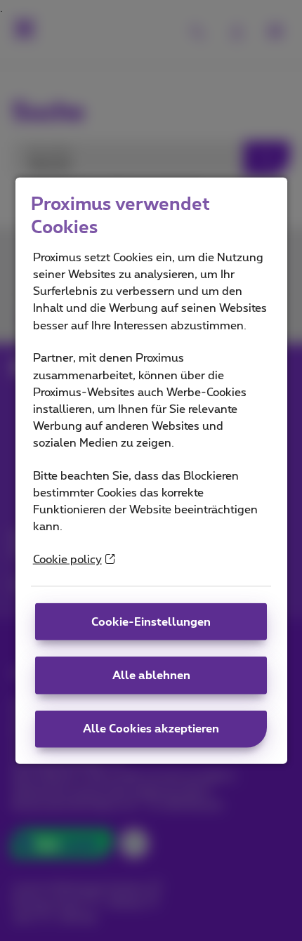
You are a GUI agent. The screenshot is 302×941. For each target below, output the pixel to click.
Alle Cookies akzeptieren (151, 729)
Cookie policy (67, 559)
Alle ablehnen (151, 675)
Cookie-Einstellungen (151, 621)
